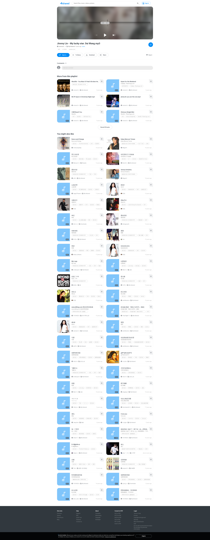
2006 (147, 143)
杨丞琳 (90, 342)
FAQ (77, 515)
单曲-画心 (141, 449)
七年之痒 (91, 235)
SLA (135, 523)
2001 (138, 189)
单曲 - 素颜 (141, 235)
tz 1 (129, 159)
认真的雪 (97, 189)
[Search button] (138, 3)
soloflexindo (126, 300)
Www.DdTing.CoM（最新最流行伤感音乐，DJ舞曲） (80, 311)
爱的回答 (140, 220)
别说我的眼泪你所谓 (138, 342)
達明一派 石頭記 (83, 468)
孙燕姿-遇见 (89, 418)
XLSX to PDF (118, 523)
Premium (59, 513)
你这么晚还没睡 (144, 403)
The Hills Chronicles (83, 143)
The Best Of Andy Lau (84, 449)
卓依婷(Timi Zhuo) (143, 159)
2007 (146, 220)
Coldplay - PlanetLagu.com (136, 86)
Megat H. (125, 147)
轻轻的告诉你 (131, 189)
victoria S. (61, 46)
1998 (136, 357)
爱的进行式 (81, 296)
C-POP (133, 453)
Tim (74, 468)
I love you (144, 418)
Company (97, 513)
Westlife (79, 116)
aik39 (74, 346)
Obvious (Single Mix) (130, 116)
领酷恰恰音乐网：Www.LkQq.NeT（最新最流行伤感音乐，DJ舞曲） (80, 479)
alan (131, 269)
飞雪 (80, 403)
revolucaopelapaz (77, 147)
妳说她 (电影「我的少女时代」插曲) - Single (138, 311)
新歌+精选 (81, 159)
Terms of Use (137, 513)
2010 (147, 235)
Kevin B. (125, 163)
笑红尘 (99, 296)
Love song (130, 265)
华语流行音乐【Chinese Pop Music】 (80, 174)
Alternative (125, 86)
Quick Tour (79, 517)
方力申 (97, 494)
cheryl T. (75, 437)
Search (59, 515)
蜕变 (140, 281)
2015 (148, 311)
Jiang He (75, 422)
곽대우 (75, 361)
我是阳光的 (81, 250)
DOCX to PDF (118, 517)
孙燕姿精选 (81, 418)
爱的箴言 (130, 357)
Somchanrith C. (127, 407)
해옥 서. (75, 224)
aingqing (125, 392)
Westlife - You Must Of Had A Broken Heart (80, 84)
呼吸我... (130, 296)
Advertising (98, 515)
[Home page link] (64, 3)
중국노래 (82, 361)
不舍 (90, 174)
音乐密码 (130, 403)
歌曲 (82, 422)
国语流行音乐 (125, 311)
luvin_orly (75, 498)
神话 (89, 220)
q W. (74, 178)
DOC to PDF (118, 513)
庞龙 (143, 388)
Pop (73, 116)
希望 (87, 250)
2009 (89, 464)
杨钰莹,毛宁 (144, 189)
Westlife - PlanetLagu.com (144, 116)
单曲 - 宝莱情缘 (142, 464)
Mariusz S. (76, 163)
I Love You (130, 418)
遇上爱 (80, 342)
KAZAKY (97, 143)
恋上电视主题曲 (82, 220)
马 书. (124, 285)
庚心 (90, 265)
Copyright (97, 517)
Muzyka (84, 163)
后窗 (94, 464)
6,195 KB (65, 49)
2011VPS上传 (85, 315)
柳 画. (74, 285)
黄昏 (142, 326)
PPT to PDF (117, 521)
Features (78, 519)
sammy (142, 296)
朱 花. (74, 239)
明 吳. (124, 193)
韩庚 (99, 265)
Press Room (60, 517)
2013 (86, 204)
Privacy (136, 515)
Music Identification (139, 521)
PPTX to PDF (118, 515)
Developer (98, 519)
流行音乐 (75, 143)
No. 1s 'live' (141, 143)
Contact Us (79, 521)
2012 (92, 143)
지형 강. (75, 407)
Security (136, 519)
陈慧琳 (92, 250)
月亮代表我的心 (82, 357)
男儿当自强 (88, 159)
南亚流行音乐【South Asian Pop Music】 (129, 143)
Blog (58, 519)
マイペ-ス (85, 403)
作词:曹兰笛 (88, 388)
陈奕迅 (98, 204)
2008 (146, 449)
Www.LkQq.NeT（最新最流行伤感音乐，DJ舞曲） (129, 433)
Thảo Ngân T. (126, 315)
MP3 (59, 49)
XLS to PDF (117, 519)
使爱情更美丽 (98, 357)
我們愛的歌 (130, 388)
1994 (95, 174)
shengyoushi (126, 224)
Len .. (124, 239)
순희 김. (124, 483)
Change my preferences (110, 536)
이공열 (124, 422)
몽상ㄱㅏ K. (125, 453)
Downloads (83, 224)
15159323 (76, 315)
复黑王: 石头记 (82, 464)
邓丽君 (147, 357)
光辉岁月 (81, 204)
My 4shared (71, 46)
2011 (145, 204)
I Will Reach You (86, 116)
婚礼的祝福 (81, 433)
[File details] (63, 85)
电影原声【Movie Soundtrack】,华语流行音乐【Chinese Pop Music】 (129, 449)
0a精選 (133, 468)
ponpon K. (125, 468)
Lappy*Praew (76, 193)
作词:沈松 (137, 265)
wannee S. (76, 331)
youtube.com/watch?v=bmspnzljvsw (73, 49)
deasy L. (75, 453)
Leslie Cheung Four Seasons (134, 204)
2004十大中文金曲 (83, 494)
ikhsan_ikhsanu (77, 254)
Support (78, 513)
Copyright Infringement (140, 517)
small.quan (76, 269)
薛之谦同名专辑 (82, 189)
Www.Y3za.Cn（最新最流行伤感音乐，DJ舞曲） (129, 494)
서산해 (124, 361)
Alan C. (124, 269)
